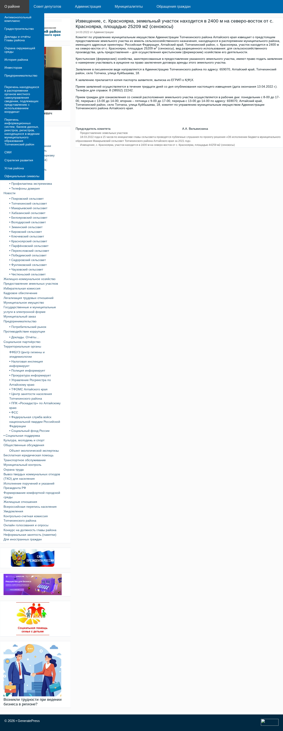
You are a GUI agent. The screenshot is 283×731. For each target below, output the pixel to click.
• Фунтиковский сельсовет (28, 265)
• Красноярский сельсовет (28, 241)
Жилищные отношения (20, 502)
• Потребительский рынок (27, 327)
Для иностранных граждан (23, 539)
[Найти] (276, 6)
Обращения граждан (174, 6)
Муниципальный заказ (20, 316)
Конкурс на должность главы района (30, 530)
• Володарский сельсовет (27, 222)
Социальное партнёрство (22, 342)
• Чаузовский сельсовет (26, 269)
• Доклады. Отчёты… (24, 337)
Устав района (14, 168)
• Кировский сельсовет (25, 231)
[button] (24, 6)
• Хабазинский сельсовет (27, 213)
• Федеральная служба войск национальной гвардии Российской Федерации (34, 421)
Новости (9, 193)
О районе (12, 6)
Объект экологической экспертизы (34, 450)
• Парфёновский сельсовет (28, 246)
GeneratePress (29, 721)
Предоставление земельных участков (104, 133)
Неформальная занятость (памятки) (30, 534)
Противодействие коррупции (24, 331)
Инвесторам (13, 67)
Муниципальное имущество (24, 302)
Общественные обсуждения (24, 445)
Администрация (88, 6)
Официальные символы (21, 176)
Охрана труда (14, 469)
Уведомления (13, 511)
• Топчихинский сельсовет (28, 203)
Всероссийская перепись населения (30, 506)
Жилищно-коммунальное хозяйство (29, 279)
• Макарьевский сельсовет (28, 208)
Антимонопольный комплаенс (17, 19)
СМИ (7, 152)
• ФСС (13, 412)
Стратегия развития (18, 160)
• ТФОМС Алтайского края (28, 389)
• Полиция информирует (27, 370)
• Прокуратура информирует (30, 375)
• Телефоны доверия (24, 188)
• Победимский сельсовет (27, 255)
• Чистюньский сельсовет (27, 274)
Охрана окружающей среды (19, 49)
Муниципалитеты (129, 6)
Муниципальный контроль (22, 464)
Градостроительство (19, 28)
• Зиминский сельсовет (25, 227)
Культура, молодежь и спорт (24, 440)
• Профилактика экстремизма (30, 183)
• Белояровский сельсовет (28, 217)
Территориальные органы (22, 346)
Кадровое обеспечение (20, 293)
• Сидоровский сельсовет (27, 260)
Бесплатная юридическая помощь (29, 455)
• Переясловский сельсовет (29, 250)
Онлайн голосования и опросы (26, 525)
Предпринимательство (20, 75)
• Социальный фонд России (29, 430)
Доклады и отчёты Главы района (17, 38)
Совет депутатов (47, 6)
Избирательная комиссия (22, 288)
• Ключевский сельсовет (26, 236)
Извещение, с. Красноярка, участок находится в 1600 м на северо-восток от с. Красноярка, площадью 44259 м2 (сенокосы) (157, 145)
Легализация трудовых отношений (29, 298)
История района (16, 59)
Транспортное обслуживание (25, 460)
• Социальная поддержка (22, 435)
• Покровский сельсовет (26, 198)
